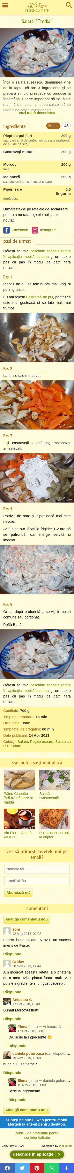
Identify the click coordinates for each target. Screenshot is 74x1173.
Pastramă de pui (39, 297)
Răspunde (12, 954)
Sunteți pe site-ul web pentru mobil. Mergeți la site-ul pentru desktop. (37, 1122)
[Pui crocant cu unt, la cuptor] (54, 819)
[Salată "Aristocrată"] (54, 780)
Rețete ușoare (41, 742)
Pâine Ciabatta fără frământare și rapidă (18, 798)
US (66, 126)
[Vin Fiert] (19, 819)
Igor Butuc (65, 1145)
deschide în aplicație (33, 1154)
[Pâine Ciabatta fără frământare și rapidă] (19, 780)
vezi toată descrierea (37, 113)
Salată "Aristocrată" (49, 796)
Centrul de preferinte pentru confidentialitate (37, 1135)
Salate (22, 742)
